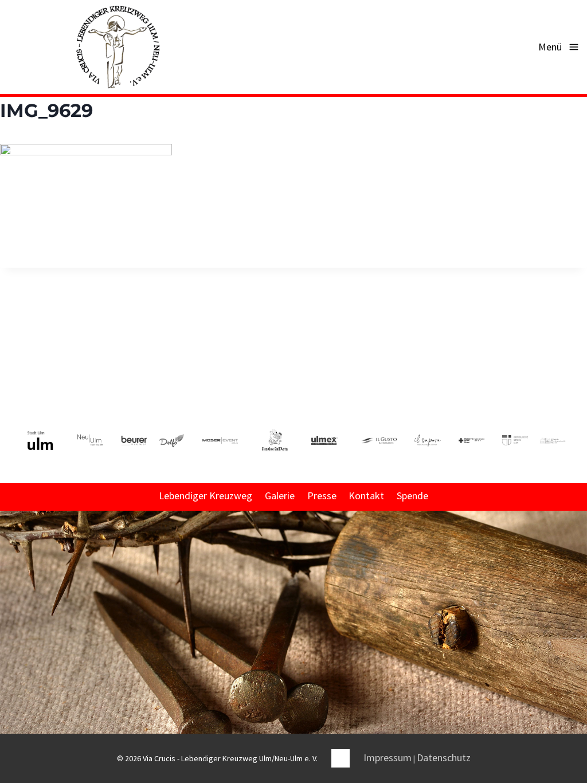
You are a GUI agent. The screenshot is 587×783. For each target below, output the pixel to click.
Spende (412, 495)
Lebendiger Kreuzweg (205, 495)
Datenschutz (444, 757)
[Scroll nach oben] (577, 639)
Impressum (387, 757)
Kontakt (366, 495)
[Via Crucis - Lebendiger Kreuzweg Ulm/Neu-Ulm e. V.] (118, 47)
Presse (321, 495)
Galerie (280, 495)
